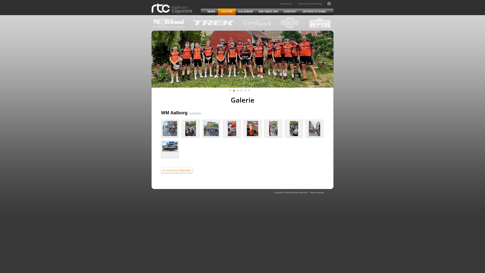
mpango (320, 192)
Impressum (286, 3)
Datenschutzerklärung (310, 3)
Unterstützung (314, 11)
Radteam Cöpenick (172, 9)
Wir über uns (268, 11)
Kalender (245, 11)
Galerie (227, 11)
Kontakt (290, 11)
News (211, 11)
